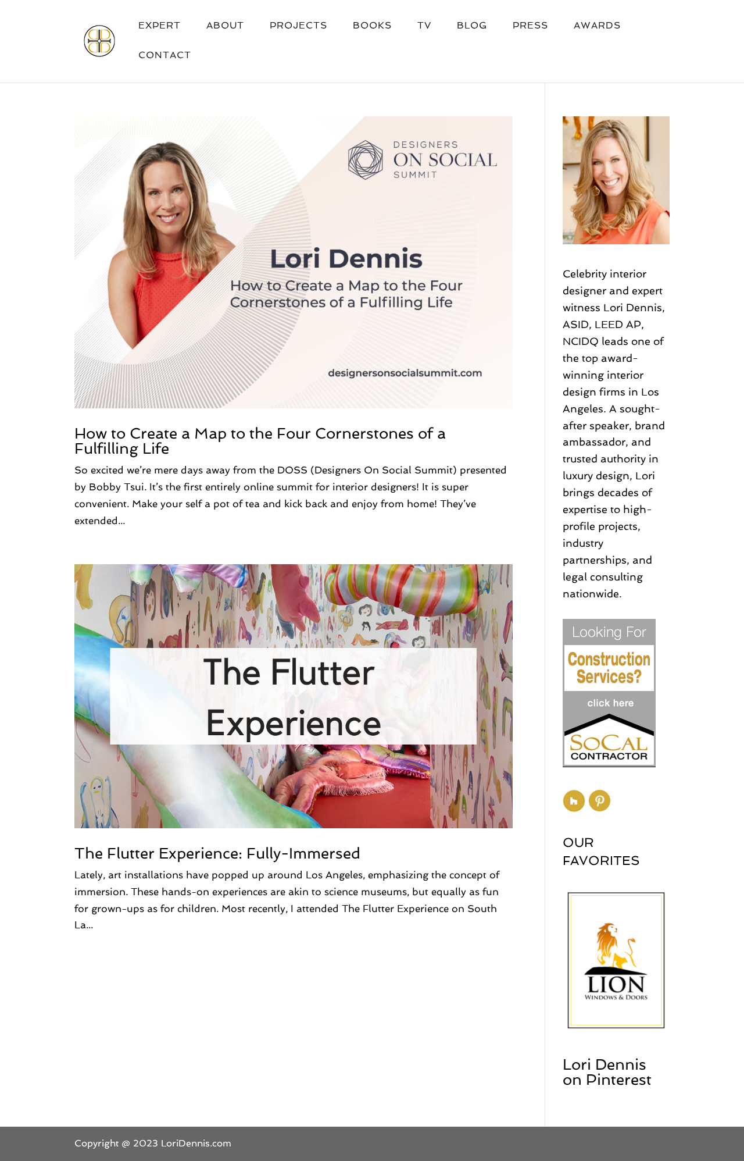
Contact (164, 55)
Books (372, 26)
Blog (472, 26)
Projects (298, 26)
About (225, 26)
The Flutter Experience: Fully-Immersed (217, 853)
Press (530, 26)
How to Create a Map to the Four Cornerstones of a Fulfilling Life (260, 441)
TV (424, 26)
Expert (159, 26)
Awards (597, 26)
